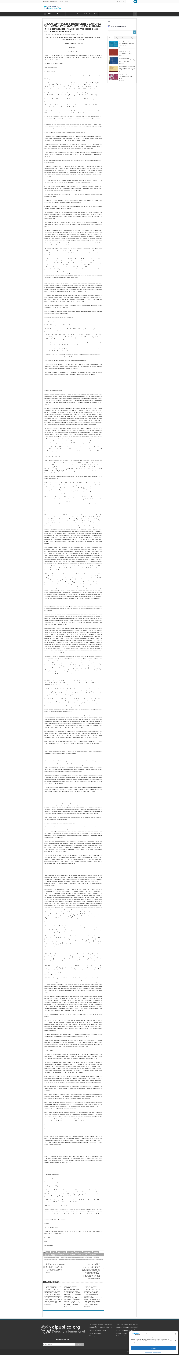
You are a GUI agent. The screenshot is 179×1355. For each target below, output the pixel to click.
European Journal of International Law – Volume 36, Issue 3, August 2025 (127, 60)
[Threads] (123, 2)
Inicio (61, 1)
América (96, 1252)
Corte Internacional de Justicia (68, 34)
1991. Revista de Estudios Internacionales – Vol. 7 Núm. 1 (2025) (127, 76)
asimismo (63, 1257)
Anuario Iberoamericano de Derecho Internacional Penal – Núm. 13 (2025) (126, 43)
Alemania (78, 1252)
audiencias (80, 1257)
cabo (60, 1259)
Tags (132, 38)
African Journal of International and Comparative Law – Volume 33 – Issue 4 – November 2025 (127, 68)
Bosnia (96, 1257)
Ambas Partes (87, 1252)
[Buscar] (135, 1)
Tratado (99, 1259)
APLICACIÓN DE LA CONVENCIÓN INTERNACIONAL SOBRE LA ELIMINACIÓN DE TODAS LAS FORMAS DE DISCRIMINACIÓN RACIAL (70, 1255)
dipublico (48, 34)
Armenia (56, 1257)
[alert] (122, 26)
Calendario (102, 14)
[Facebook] (118, 2)
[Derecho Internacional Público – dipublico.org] (53, 7)
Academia (60, 14)
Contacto (67, 1)
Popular (118, 38)
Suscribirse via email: (63, 1339)
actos (53, 1252)
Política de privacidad (95, 1333)
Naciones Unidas (90, 1259)
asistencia (72, 1257)
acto (47, 1252)
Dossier (96, 14)
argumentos (47, 1257)
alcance (70, 1252)
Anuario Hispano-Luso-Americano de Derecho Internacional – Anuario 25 (125, 51)
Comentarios (125, 38)
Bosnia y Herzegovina (50, 1259)
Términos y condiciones (96, 1336)
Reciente (111, 38)
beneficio (89, 1257)
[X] (120, 2)
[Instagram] (122, 2)
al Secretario (62, 1252)
